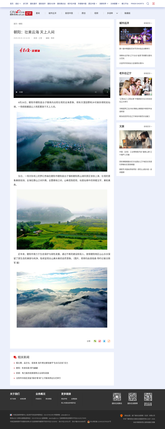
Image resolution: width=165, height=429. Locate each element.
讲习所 (25, 4)
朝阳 (20, 24)
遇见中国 (91, 4)
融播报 (127, 13)
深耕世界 (102, 4)
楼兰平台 (125, 4)
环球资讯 (38, 399)
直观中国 (69, 13)
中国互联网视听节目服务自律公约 (21, 421)
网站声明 (64, 399)
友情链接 (74, 399)
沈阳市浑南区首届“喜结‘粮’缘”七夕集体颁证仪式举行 (38, 378)
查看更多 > (148, 23)
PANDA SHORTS (137, 4)
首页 (11, 4)
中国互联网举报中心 (19, 415)
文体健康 (114, 4)
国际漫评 (33, 4)
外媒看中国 (82, 4)
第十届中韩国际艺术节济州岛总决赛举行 (134, 49)
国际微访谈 (61, 4)
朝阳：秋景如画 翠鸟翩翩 (27, 368)
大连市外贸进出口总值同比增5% (131, 63)
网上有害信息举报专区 (68, 403)
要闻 (38, 13)
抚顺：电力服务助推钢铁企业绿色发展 (32, 373)
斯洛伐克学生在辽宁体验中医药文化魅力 (134, 116)
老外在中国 (72, 4)
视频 (96, 13)
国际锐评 (42, 4)
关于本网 (13, 399)
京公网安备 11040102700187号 (100, 421)
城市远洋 (52, 13)
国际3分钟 (51, 4)
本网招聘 (23, 399)
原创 (84, 13)
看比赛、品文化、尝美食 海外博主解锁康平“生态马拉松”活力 (42, 363)
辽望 (40, 38)
